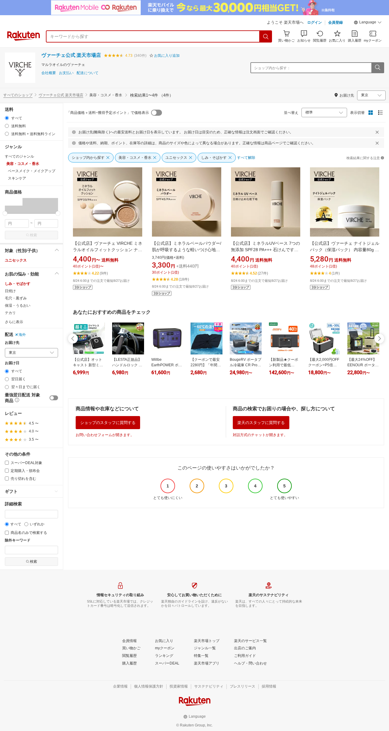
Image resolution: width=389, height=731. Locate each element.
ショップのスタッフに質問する (108, 422)
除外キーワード (17, 540)
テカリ (10, 313)
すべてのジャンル (19, 156)
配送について (87, 73)
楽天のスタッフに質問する (261, 422)
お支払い (66, 73)
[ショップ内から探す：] (377, 68)
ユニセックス (16, 260)
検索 (33, 235)
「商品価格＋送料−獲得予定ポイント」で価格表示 (108, 113)
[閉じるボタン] (377, 132)
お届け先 (12, 343)
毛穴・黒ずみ (16, 298)
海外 (22, 335)
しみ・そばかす (17, 284)
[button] (368, 23)
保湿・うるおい (17, 305)
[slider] (5, 213)
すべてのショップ (18, 95)
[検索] (266, 36)
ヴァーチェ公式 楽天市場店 (71, 55)
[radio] (7, 118)
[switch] (54, 397)
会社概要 (48, 73)
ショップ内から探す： (272, 68)
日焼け (10, 291)
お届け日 (12, 363)
